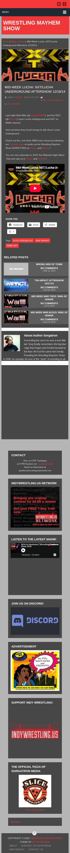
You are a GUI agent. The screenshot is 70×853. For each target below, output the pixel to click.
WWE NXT (12, 245)
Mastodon (16, 821)
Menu (5, 12)
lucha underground (23, 240)
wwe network (42, 240)
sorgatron (18, 97)
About (13, 845)
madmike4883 (37, 115)
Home (6, 41)
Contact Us (35, 849)
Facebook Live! (45, 464)
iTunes (33, 148)
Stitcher (46, 148)
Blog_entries (18, 41)
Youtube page (17, 144)
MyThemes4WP (40, 842)
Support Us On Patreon (36, 845)
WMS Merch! (16, 849)
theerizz (13, 119)
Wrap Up (59, 100)
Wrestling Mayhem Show (31, 25)
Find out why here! (35, 809)
